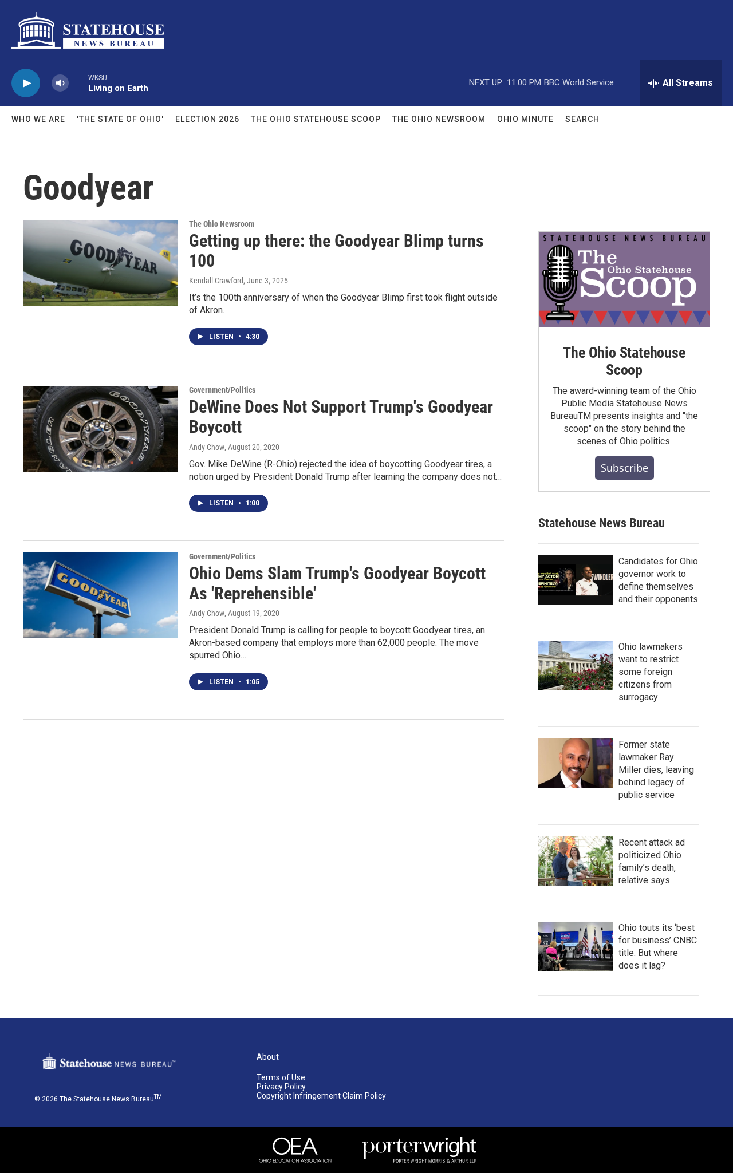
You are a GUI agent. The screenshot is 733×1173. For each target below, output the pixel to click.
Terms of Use (281, 1077)
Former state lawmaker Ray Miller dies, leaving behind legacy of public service (656, 769)
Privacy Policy (281, 1087)
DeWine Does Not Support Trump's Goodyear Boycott (341, 417)
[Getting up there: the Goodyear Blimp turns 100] (100, 263)
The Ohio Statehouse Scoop (316, 119)
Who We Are (38, 119)
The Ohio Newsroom (439, 119)
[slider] (78, 83)
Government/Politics (222, 389)
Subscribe (624, 468)
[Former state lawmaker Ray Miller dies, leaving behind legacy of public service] (575, 763)
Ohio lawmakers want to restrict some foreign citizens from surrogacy (650, 671)
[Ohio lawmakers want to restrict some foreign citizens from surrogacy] (575, 665)
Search (582, 119)
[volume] (60, 83)
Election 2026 (207, 119)
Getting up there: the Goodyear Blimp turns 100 (336, 251)
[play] (26, 83)
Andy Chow (206, 447)
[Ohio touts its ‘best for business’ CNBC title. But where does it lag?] (575, 946)
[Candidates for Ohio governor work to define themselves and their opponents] (575, 580)
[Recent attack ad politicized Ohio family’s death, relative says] (575, 861)
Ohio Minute (525, 119)
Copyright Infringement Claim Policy (321, 1096)
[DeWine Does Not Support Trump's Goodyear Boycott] (100, 429)
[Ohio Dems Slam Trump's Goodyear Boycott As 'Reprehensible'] (100, 595)
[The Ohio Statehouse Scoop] (624, 280)
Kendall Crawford (216, 280)
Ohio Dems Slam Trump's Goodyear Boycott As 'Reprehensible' (337, 583)
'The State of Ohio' (120, 119)
